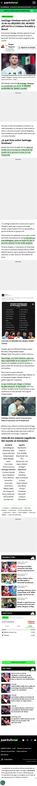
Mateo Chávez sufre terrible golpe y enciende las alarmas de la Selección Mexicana (26, 581)
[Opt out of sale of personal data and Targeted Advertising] (2, 782)
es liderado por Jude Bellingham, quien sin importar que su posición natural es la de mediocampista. (18, 240)
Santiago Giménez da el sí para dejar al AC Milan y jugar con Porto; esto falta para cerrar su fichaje (26, 594)
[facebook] (23, 740)
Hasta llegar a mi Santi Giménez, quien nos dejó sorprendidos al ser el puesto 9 (17, 359)
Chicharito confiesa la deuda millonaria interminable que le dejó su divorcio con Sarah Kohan (22, 677)
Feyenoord (12, 510)
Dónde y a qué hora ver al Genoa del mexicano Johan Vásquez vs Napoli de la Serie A (26, 605)
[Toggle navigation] (1, 2)
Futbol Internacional (25, 510)
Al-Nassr (6, 508)
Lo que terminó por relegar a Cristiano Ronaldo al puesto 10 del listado (16, 385)
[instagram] (27, 740)
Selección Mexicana (15, 515)
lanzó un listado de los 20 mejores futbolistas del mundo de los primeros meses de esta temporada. (17, 151)
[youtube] (35, 740)
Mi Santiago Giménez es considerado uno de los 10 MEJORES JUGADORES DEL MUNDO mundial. (17, 86)
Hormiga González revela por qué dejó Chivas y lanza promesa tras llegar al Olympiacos (26, 570)
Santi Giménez (22, 513)
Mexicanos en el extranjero (22, 563)
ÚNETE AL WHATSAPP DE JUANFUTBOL (17, 11)
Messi (14, 513)
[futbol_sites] (7, 759)
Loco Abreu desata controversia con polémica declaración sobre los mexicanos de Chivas (22, 710)
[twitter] (31, 740)
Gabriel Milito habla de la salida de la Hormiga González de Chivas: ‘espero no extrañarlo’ (23, 688)
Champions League (16, 508)
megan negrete (11, 45)
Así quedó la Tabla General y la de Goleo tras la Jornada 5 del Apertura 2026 (23, 721)
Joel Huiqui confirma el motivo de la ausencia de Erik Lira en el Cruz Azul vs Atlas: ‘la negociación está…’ (22, 699)
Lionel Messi (7, 513)
